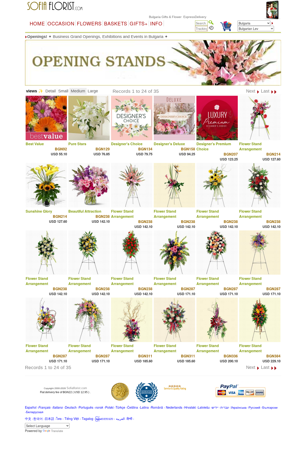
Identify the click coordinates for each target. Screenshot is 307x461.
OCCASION (60, 23)
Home (37, 23)
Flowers (89, 23)
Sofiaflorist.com (77, 388)
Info (156, 23)
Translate (57, 431)
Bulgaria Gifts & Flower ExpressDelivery (165, 17)
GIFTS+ (139, 23)
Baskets (115, 23)
